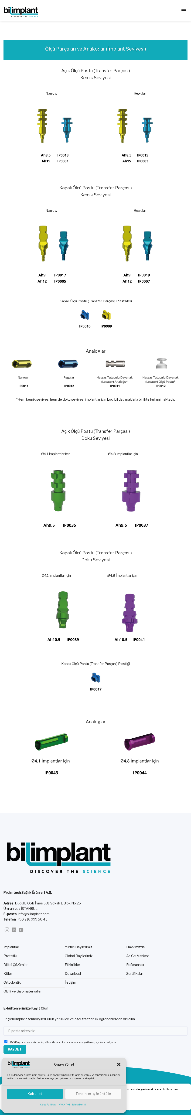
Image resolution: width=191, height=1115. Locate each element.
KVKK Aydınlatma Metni (72, 1104)
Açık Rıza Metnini (51, 1042)
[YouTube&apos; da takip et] (21, 930)
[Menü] (184, 10)
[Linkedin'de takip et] (14, 930)
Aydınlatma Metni (27, 1042)
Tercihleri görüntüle (93, 1094)
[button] (118, 1064)
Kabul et (34, 1094)
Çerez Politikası (48, 1104)
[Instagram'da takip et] (7, 930)
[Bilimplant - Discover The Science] (26, 10)
